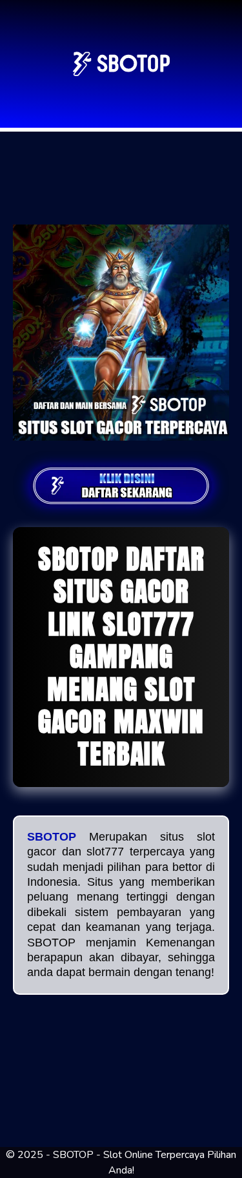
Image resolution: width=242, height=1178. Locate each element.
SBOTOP (51, 836)
